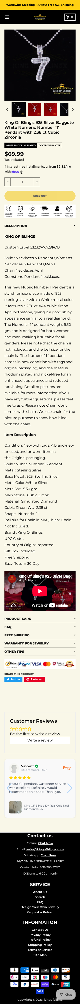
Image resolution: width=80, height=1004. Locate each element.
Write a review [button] (40, 740)
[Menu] (7, 17)
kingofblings (53, 999)
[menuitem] (19, 109)
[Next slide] (72, 109)
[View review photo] (15, 807)
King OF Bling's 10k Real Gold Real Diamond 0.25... (46, 807)
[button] (70, 788)
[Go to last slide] (7, 109)
